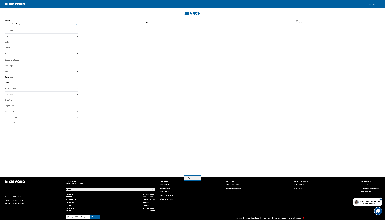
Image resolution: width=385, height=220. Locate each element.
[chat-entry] (378, 211)
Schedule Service (299, 184)
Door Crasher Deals (167, 195)
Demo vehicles (165, 192)
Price (7, 83)
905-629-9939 (18, 203)
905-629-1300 (18, 197)
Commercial (192, 4)
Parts (210, 4)
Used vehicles (165, 188)
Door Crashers (173, 4)
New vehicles (164, 184)
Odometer (9, 77)
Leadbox (299, 218)
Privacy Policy (266, 218)
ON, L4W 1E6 (79, 183)
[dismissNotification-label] (381, 198)
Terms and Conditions (252, 218)
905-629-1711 (18, 200)
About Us (228, 4)
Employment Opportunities (370, 188)
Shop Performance (166, 199)
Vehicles (181, 4)
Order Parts (219, 4)
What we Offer (366, 192)
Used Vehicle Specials (233, 188)
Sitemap (239, 218)
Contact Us (365, 184)
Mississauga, (70, 183)
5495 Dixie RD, (71, 181)
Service (202, 4)
